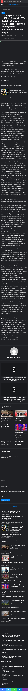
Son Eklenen (14, 506)
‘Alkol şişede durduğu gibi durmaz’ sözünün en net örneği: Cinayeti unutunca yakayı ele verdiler (17, 528)
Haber (9, 9)
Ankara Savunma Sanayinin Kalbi (10, 607)
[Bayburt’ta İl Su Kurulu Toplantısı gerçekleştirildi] (5, 576)
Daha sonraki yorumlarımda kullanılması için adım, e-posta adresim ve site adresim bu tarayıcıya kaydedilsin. (13, 494)
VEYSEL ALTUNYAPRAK (8, 35)
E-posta (3, 480)
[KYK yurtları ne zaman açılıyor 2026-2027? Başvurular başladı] (5, 613)
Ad (2, 475)
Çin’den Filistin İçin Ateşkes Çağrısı (6, 419)
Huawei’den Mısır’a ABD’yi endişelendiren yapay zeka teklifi (17, 602)
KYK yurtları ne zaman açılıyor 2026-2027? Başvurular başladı (18, 613)
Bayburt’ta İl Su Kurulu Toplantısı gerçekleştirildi (17, 575)
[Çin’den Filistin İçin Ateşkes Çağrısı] (7, 413)
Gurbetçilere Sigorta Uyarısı (17, 568)
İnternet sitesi (4, 486)
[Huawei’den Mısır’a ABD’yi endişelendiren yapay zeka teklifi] (5, 602)
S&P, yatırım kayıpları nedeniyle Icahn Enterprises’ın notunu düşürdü (11, 511)
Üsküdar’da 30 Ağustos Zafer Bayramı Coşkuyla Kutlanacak (11, 535)
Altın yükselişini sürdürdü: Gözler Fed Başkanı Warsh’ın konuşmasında (13, 563)
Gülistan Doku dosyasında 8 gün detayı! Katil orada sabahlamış (19, 442)
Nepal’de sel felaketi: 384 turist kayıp (6, 425)
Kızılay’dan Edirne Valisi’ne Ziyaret (19, 419)
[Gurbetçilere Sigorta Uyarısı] (5, 570)
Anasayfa (4, 9)
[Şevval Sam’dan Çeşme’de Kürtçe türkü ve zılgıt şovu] (21, 427)
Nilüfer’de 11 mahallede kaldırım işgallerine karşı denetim (7, 441)
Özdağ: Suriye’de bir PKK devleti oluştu (12, 1)
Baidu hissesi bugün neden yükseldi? (11, 552)
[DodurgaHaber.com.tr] (14, 4)
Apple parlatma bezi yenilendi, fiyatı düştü (13, 596)
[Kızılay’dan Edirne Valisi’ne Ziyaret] (21, 413)
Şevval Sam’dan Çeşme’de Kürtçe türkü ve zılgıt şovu (21, 434)
